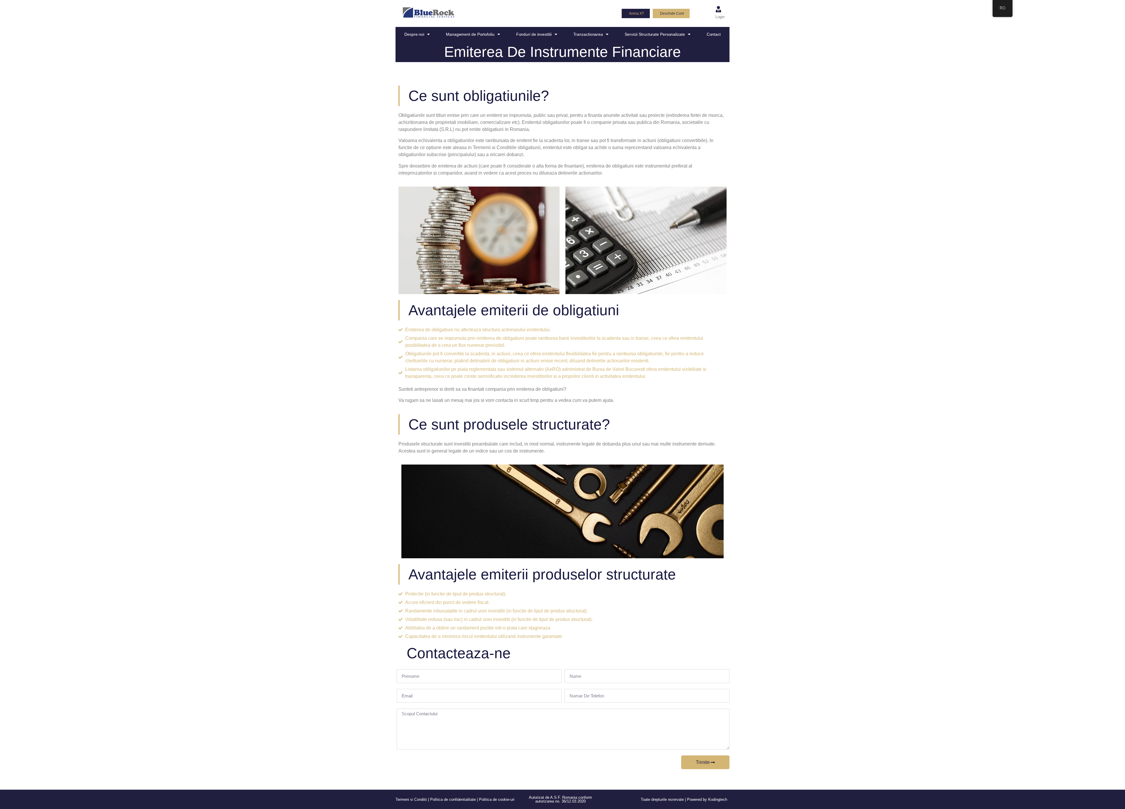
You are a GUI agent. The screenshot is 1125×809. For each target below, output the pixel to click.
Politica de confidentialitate (453, 799)
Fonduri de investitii (534, 34)
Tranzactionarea (588, 34)
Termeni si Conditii (411, 799)
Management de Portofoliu (470, 34)
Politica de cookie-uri (496, 799)
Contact (714, 34)
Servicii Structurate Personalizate (655, 34)
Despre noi (414, 34)
